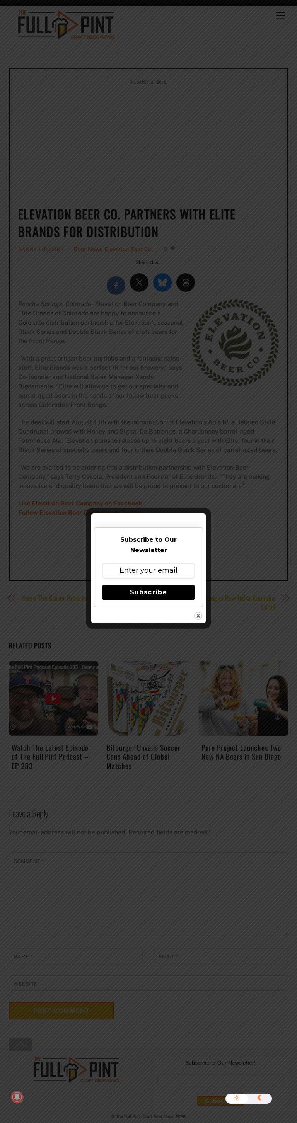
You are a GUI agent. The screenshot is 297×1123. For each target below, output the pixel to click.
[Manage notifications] (17, 1097)
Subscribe (148, 592)
